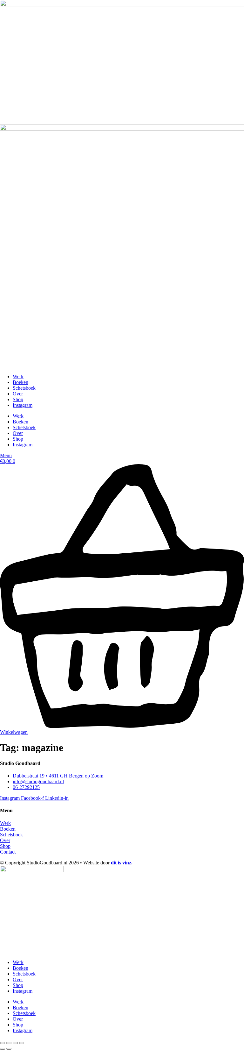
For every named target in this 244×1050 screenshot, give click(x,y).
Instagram (22, 405)
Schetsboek (24, 388)
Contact (8, 852)
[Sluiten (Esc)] (21, 1043)
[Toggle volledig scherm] (8, 1043)
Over (18, 393)
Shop (18, 399)
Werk (18, 376)
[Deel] (15, 1043)
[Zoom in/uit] (2, 1043)
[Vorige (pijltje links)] (2, 1049)
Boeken (20, 382)
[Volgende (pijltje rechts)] (8, 1049)
